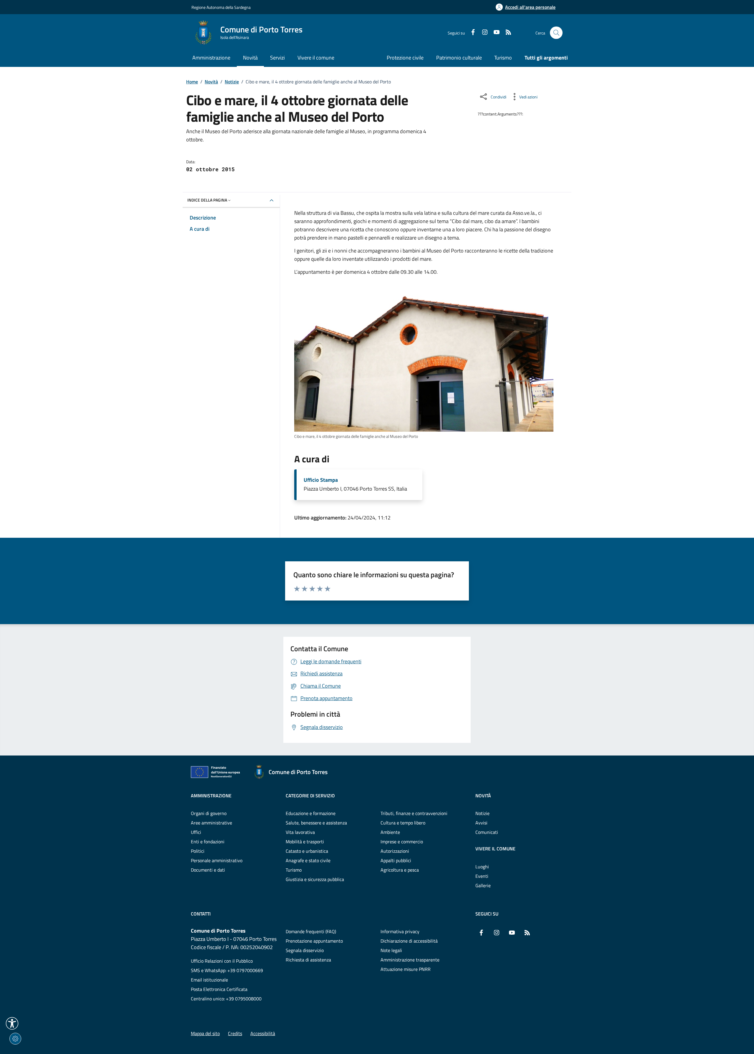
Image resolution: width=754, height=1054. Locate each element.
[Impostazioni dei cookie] (15, 1039)
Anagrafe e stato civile (308, 860)
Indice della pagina (207, 200)
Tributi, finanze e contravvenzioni (414, 813)
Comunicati (486, 832)
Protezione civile (405, 58)
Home (192, 81)
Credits (235, 1033)
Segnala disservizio (305, 950)
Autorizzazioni (395, 851)
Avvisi (481, 822)
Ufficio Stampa (321, 480)
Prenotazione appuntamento (314, 940)
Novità (211, 81)
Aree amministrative (211, 822)
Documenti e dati (208, 869)
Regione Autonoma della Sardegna (221, 7)
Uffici (196, 832)
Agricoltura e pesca (400, 869)
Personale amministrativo (216, 860)
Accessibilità (262, 1033)
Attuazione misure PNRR (406, 969)
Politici (197, 851)
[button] (12, 1023)
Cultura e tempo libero (403, 822)
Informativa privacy (400, 931)
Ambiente (390, 832)
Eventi (481, 876)
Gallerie (483, 885)
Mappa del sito (205, 1033)
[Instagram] (482, 33)
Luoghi (482, 866)
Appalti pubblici (396, 860)
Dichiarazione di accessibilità (409, 940)
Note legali (391, 950)
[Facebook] (471, 33)
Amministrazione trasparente (410, 959)
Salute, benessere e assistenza (316, 822)
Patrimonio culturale (459, 58)
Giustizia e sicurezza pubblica (315, 879)
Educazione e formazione (310, 813)
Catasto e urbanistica (307, 851)
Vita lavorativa (300, 832)
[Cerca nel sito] (556, 33)
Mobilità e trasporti (305, 841)
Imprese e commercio (402, 841)
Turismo (503, 58)
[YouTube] (494, 33)
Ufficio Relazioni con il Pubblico (222, 960)
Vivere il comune (495, 848)
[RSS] (506, 33)
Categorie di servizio (310, 795)
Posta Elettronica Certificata (219, 989)
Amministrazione (211, 795)
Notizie (232, 81)
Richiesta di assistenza (308, 959)
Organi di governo (208, 813)
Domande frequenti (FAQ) (311, 931)
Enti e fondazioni (207, 841)
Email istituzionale (209, 979)
